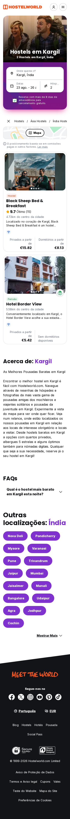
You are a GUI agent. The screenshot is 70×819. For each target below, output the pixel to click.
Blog (15, 725)
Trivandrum (38, 561)
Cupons (45, 781)
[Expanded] (8, 121)
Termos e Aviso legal (23, 781)
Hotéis (38, 725)
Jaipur (13, 573)
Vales (57, 781)
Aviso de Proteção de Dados (35, 772)
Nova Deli (15, 536)
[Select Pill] (54, 7)
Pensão (12, 299)
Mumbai (37, 573)
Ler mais (43, 146)
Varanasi (39, 548)
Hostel (12, 195)
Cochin (13, 623)
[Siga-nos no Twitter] (21, 697)
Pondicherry (45, 536)
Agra (11, 611)
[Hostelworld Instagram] (30, 697)
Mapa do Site (48, 791)
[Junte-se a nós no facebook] (12, 697)
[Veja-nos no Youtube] (40, 697)
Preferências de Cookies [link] (35, 800)
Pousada (51, 725)
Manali (41, 586)
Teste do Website (25, 791)
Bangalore (16, 598)
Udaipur (43, 598)
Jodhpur (34, 611)
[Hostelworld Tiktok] (58, 697)
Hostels (27, 725)
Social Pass (34, 734)
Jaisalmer (16, 586)
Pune (12, 561)
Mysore (14, 548)
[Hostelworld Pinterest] (49, 697)
